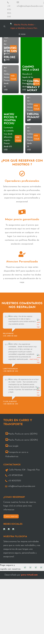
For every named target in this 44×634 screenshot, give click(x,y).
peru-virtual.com (29, 575)
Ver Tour (13, 77)
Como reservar (11, 516)
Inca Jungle (13, 446)
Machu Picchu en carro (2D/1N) (22, 434)
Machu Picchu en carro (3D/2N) (23, 440)
